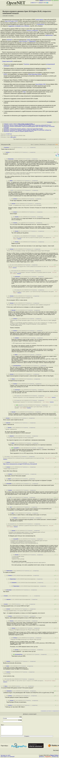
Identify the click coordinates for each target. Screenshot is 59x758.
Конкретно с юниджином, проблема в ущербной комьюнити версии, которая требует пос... (30, 526)
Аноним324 (8, 483)
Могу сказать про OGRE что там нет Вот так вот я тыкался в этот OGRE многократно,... (29, 681)
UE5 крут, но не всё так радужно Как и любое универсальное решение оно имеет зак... (32, 267)
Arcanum (15, 222)
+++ (37, 2)
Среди (4, 61)
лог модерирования (55, 710)
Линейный (42, 144)
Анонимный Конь (17, 365)
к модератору (32, 147)
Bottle (11, 180)
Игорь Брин (9, 589)
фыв (13, 513)
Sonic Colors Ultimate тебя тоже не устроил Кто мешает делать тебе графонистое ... (34, 238)
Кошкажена (6, 147)
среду (28, 39)
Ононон (11, 620)
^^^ (22, 152)
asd (10, 507)
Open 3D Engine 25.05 (11, 21)
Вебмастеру (55, 756)
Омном (13, 378)
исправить (49, 122)
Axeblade (17, 337)
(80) (9, 144)
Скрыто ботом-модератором (26, 575)
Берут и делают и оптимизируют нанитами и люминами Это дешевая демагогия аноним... (33, 273)
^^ (20, 152)
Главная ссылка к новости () (19, 124)
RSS (57, 144)
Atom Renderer (23, 41)
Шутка (6, 686)
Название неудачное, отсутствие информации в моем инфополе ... (34, 397)
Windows (26, 26)
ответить (19, 147)
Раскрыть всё (51, 144)
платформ (17, 26)
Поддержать (48, 756)
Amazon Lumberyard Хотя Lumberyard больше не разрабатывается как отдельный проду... (29, 459)
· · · (26, 147)
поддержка (11, 26)
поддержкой (32, 41)
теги (44, 2)
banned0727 (20, 405)
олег (12, 264)
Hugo (24, 91)
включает (9, 39)
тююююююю (9, 690)
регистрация (48, 0)
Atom (48, 68)
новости (33, 2)
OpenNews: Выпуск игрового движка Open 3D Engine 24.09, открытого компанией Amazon (27, 125)
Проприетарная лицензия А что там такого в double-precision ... (33, 402)
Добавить (41, 756)
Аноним (15, 198)
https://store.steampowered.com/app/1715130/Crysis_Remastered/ (20, 464)
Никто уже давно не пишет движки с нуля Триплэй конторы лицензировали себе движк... (35, 292)
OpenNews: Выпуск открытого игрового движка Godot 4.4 (19, 131)
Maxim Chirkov (54, 755)
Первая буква (9, 570)
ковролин (8, 422)
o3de (11, 137)
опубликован (40, 24)
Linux (22, 26)
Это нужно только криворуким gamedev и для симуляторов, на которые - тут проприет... (32, 407)
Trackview (26, 64)
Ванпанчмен (11, 158)
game (14, 137)
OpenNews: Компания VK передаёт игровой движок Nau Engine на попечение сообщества (27, 130)
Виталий (13, 310)
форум (41, 2)
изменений (9, 61)
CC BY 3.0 (9, 134)
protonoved (17, 276)
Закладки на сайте (5, 755)
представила (39, 19)
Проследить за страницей (7, 756)
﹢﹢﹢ (23, 147)
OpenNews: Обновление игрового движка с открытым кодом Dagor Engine (23, 128)
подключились (49, 35)
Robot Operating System (35, 74)
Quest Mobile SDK (41, 84)
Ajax (32, 144)
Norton (17, 235)
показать (19, 238)
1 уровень (36, 144)
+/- (46, 144)
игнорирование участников (46, 710)
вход (44, 0)
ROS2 (5, 74)
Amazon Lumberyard (32, 30)
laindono (8, 152)
